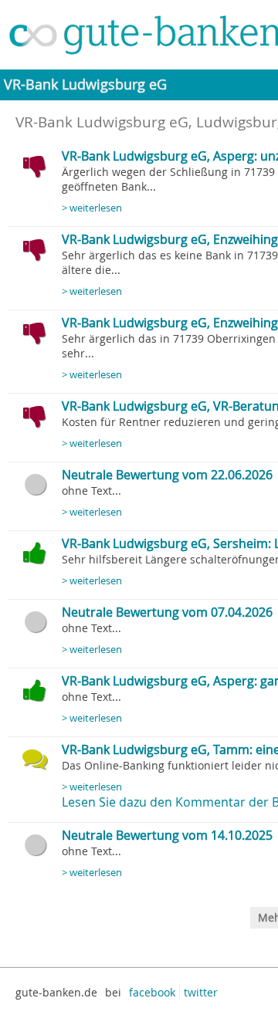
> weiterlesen (92, 208)
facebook (152, 992)
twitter (201, 992)
